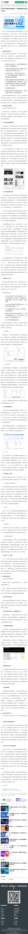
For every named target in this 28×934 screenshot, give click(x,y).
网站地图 (15, 922)
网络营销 (25, 13)
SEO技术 (17, 13)
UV (6, 465)
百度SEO (2, 908)
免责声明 (15, 924)
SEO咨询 (2, 914)
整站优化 (2, 911)
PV (4, 465)
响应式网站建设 (16, 909)
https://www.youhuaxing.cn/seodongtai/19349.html (14, 790)
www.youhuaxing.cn (15, 930)
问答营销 (2, 924)
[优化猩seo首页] (6, 2)
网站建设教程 (13, 928)
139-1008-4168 (20, 2)
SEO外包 (2, 912)
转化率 (9, 465)
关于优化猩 (16, 921)
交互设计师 (9, 126)
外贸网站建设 (16, 911)
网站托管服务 (16, 912)
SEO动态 (5, 5)
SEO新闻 (14, 13)
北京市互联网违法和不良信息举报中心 (12, 933)
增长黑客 (4, 669)
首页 (2, 5)
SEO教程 (8, 928)
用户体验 (13, 417)
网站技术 (9, 5)
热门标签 (3, 876)
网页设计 (15, 914)
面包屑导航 (7, 364)
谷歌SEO (2, 909)
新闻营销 (2, 921)
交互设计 (13, 45)
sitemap (21, 933)
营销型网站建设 (16, 908)
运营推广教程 (18, 928)
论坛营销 (2, 922)
